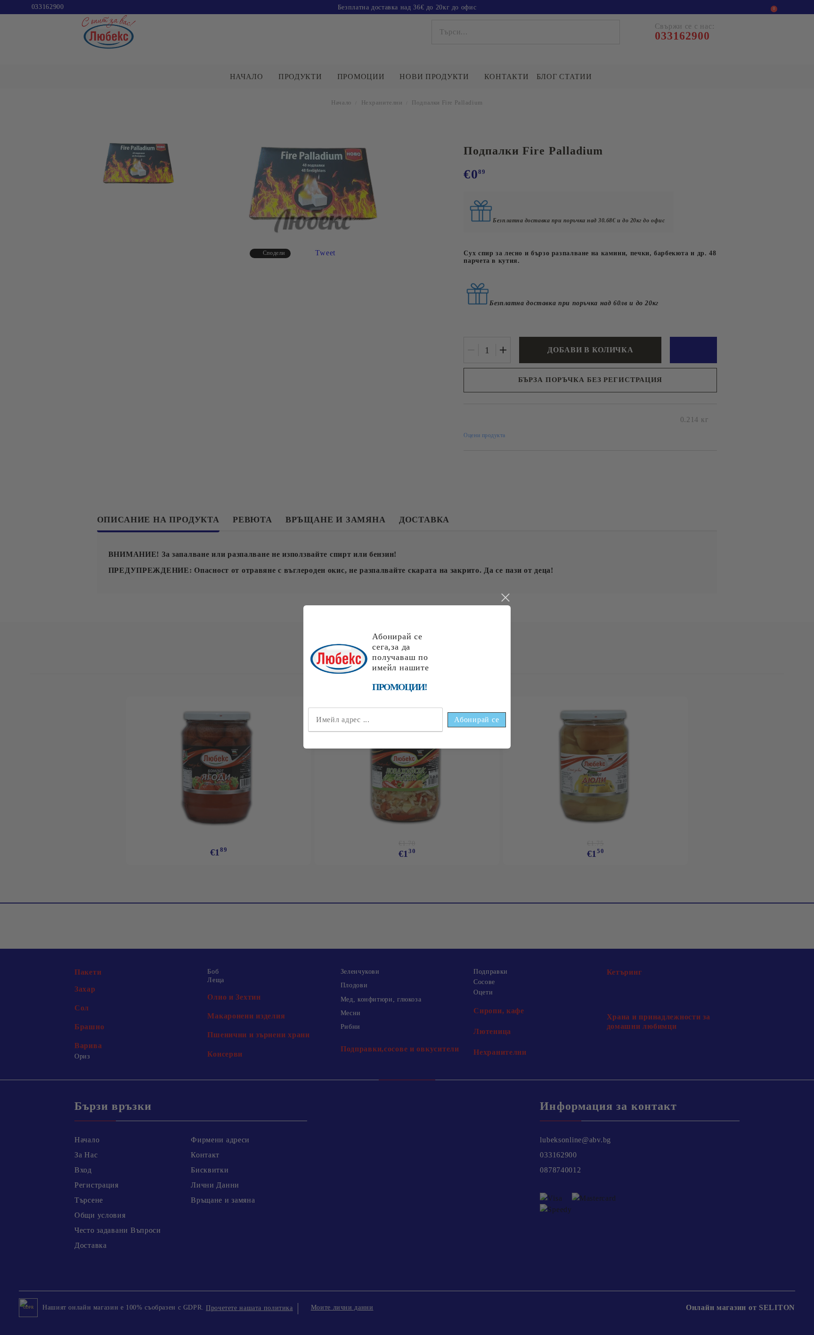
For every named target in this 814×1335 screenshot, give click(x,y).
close (505, 597)
